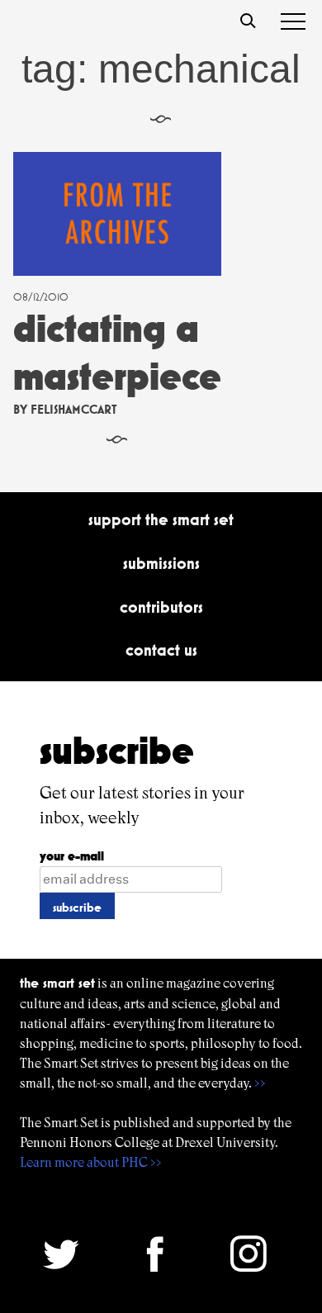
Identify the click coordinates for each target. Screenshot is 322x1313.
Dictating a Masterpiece (117, 352)
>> (260, 1083)
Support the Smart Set (161, 519)
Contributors (161, 607)
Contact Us (161, 650)
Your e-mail (72, 856)
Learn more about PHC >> (91, 1162)
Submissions (161, 563)
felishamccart (73, 409)
